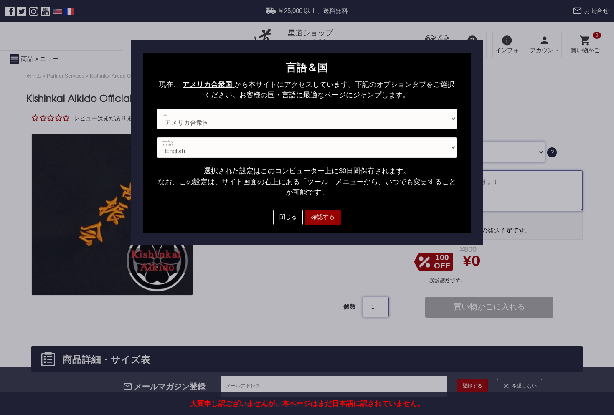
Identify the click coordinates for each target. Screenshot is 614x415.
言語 (167, 143)
